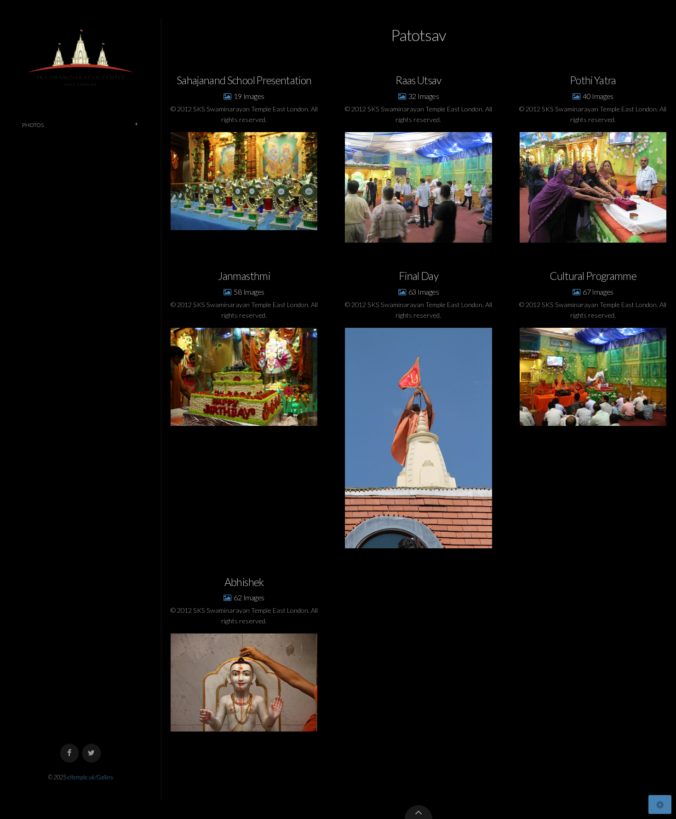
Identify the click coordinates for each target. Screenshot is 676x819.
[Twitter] (91, 753)
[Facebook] (69, 753)
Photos (33, 125)
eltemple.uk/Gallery (90, 777)
